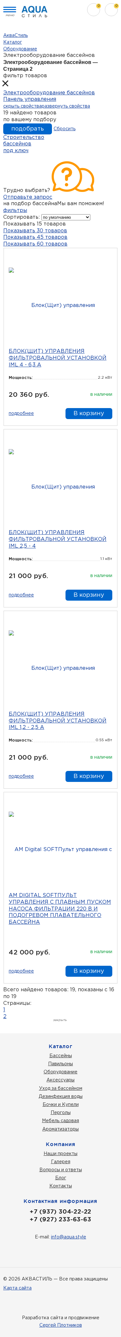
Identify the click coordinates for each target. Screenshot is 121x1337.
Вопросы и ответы (60, 1170)
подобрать (27, 129)
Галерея (60, 1162)
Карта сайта (17, 1288)
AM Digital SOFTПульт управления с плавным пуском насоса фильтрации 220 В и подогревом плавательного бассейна (60, 909)
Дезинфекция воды (61, 1097)
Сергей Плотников (60, 1325)
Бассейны (60, 1056)
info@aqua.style (68, 1237)
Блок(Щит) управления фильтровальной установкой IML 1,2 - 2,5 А (57, 721)
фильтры (15, 210)
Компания (61, 1144)
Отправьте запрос (27, 197)
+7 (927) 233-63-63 (60, 1219)
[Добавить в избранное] (107, 257)
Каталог (61, 1046)
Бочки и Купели (61, 1105)
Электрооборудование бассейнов (49, 92)
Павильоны (60, 1064)
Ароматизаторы (60, 1129)
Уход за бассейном (60, 1088)
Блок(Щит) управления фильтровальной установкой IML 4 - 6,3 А (57, 358)
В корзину (89, 413)
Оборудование (60, 1072)
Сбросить (65, 129)
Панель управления (29, 99)
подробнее (21, 414)
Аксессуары (60, 1080)
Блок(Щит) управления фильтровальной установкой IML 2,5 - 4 (57, 539)
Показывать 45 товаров (35, 237)
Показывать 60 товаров (35, 244)
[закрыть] (8, 84)
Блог (60, 1178)
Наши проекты (60, 1154)
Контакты (60, 1186)
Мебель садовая (60, 1121)
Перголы (61, 1113)
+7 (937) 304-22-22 (60, 1211)
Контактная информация (60, 1201)
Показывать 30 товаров (35, 230)
